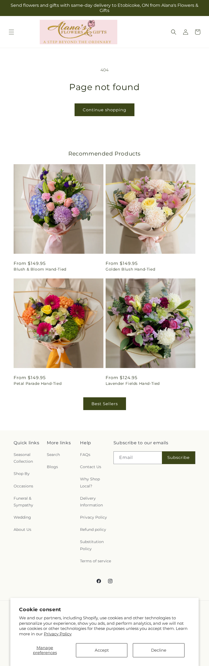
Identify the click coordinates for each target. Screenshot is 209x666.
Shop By (22, 473)
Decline (158, 650)
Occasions (23, 486)
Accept (102, 650)
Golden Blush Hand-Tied (130, 269)
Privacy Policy (58, 633)
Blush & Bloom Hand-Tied (40, 269)
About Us (22, 529)
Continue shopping (104, 109)
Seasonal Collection (23, 458)
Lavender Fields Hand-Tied (133, 383)
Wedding (22, 517)
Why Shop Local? (90, 482)
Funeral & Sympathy (23, 502)
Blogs (52, 466)
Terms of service (95, 561)
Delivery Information (91, 502)
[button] (11, 32)
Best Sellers (104, 403)
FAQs (85, 454)
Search (53, 454)
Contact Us (90, 466)
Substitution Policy (92, 545)
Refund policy (93, 529)
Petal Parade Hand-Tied (38, 383)
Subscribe (178, 457)
